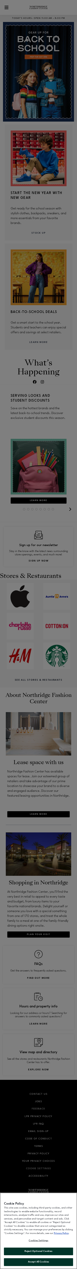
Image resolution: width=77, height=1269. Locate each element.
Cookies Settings (38, 1241)
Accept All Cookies (38, 1262)
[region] (38, 1231)
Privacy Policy (61, 1233)
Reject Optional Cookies (38, 1251)
